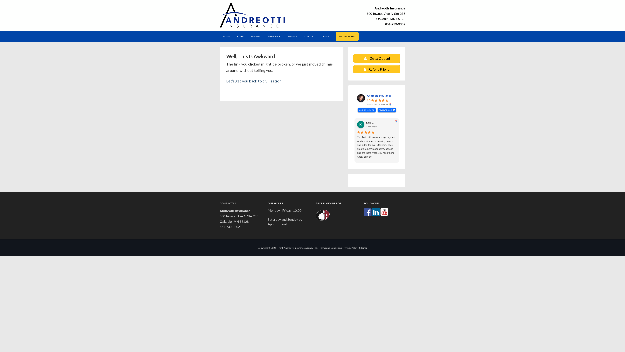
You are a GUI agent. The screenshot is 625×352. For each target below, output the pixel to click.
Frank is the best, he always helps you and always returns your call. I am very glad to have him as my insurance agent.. (375, 143)
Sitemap (363, 247)
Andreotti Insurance (252, 15)
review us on (385, 110)
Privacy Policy (350, 247)
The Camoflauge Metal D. (380, 122)
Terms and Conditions (330, 247)
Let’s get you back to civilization (254, 81)
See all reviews (366, 110)
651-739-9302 (395, 24)
